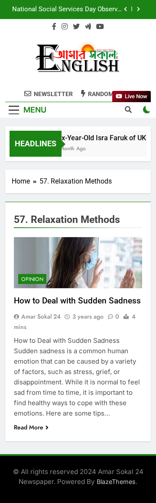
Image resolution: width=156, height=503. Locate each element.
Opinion (32, 279)
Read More (28, 427)
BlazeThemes (116, 481)
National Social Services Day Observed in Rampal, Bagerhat (68, 9)
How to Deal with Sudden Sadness (77, 301)
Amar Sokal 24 (41, 316)
